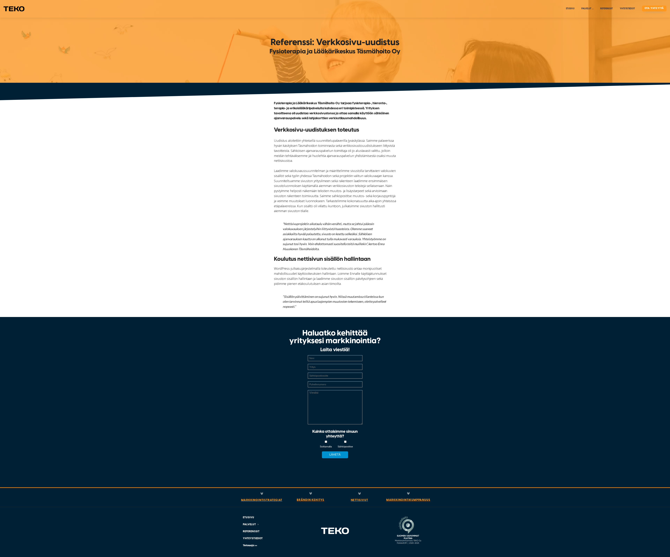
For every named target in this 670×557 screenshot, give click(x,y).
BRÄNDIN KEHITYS (310, 500)
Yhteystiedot (627, 9)
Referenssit (606, 9)
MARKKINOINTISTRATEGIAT (261, 500)
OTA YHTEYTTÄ (654, 8)
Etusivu (570, 9)
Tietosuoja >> (250, 545)
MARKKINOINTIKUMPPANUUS (408, 500)
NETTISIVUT (359, 500)
